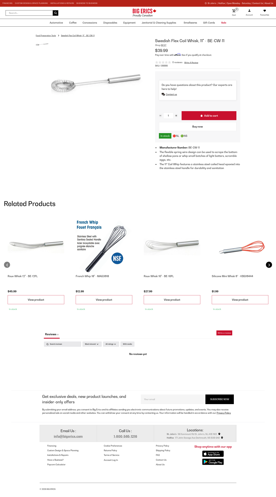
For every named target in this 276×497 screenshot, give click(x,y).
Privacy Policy (224, 412)
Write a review (224, 333)
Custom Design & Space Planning (63, 450)
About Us (268, 3)
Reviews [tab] (51, 334)
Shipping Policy (163, 450)
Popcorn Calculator (56, 464)
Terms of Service (111, 455)
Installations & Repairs (57, 455)
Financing (51, 446)
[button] (32, 13)
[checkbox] (127, 344)
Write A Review (191, 62)
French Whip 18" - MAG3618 (92, 276)
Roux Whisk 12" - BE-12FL (23, 276)
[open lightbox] (96, 84)
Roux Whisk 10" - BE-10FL (159, 276)
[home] (116, 13)
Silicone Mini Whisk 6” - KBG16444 (232, 276)
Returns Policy (110, 450)
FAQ (158, 455)
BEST (163, 45)
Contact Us (161, 460)
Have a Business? (55, 460)
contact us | (258, 3)
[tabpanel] (138, 365)
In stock (165, 135)
